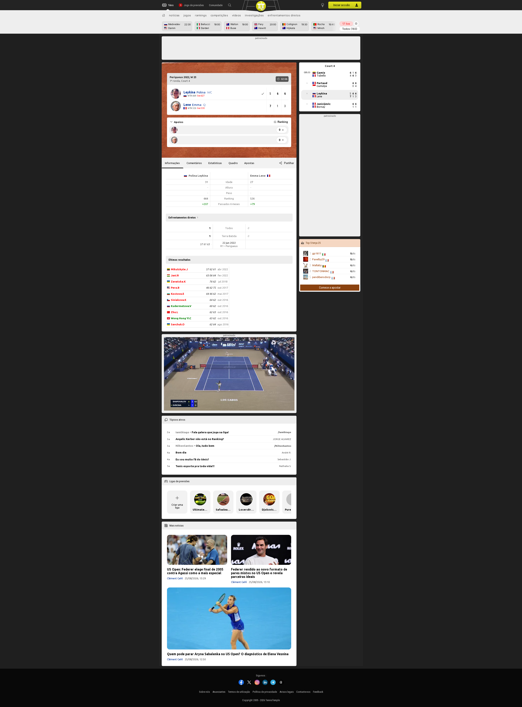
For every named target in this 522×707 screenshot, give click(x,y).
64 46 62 (211, 293)
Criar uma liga (177, 506)
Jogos (187, 15)
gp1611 (316, 253)
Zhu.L (174, 312)
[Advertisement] (261, 49)
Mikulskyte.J (179, 269)
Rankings (201, 15)
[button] (229, 5)
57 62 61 (211, 269)
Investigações (254, 15)
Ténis (171, 5)
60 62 (212, 306)
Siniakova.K (178, 299)
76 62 (212, 281)
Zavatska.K (178, 281)
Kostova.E (177, 293)
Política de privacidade (265, 691)
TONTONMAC (320, 271)
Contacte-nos (303, 691)
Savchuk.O (178, 324)
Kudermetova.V (181, 306)
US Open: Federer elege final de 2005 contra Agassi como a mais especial (195, 571)
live (346, 23)
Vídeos (236, 15)
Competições (219, 15)
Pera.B (175, 287)
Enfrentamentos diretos (284, 15)
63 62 (212, 318)
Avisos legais (287, 691)
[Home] (163, 15)
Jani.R (175, 275)
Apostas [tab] (249, 163)
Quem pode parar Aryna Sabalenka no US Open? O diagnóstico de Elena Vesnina (228, 654)
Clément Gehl (175, 578)
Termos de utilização (239, 691)
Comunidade (215, 5)
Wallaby (317, 265)
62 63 (212, 312)
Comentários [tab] (194, 163)
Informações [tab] (172, 163)
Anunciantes (218, 691)
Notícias (174, 15)
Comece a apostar (330, 287)
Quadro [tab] (233, 163)
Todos (349, 28)
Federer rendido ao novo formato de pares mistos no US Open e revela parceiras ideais (259, 572)
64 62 (212, 299)
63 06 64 (211, 275)
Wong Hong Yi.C (181, 318)
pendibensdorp (321, 277)
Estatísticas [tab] (215, 163)
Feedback (318, 691)
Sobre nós (204, 691)
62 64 (212, 324)
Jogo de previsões (193, 5)
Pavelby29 (318, 259)
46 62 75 (211, 287)
